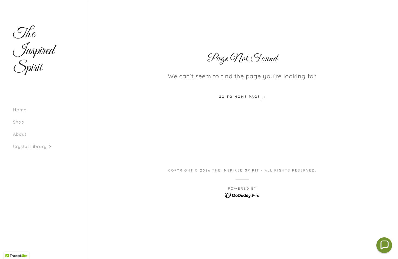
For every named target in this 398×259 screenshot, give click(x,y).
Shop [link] (18, 122)
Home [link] (20, 109)
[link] (43, 69)
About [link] (19, 134)
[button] (50, 146)
